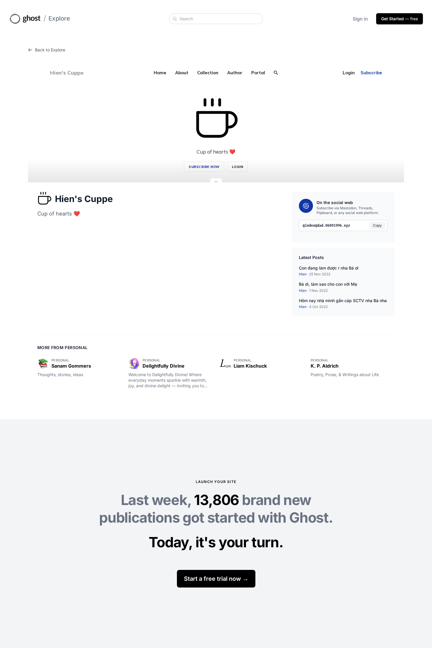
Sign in (360, 19)
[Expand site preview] (216, 182)
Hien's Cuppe (84, 198)
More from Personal (62, 347)
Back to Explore (50, 49)
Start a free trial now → (216, 578)
